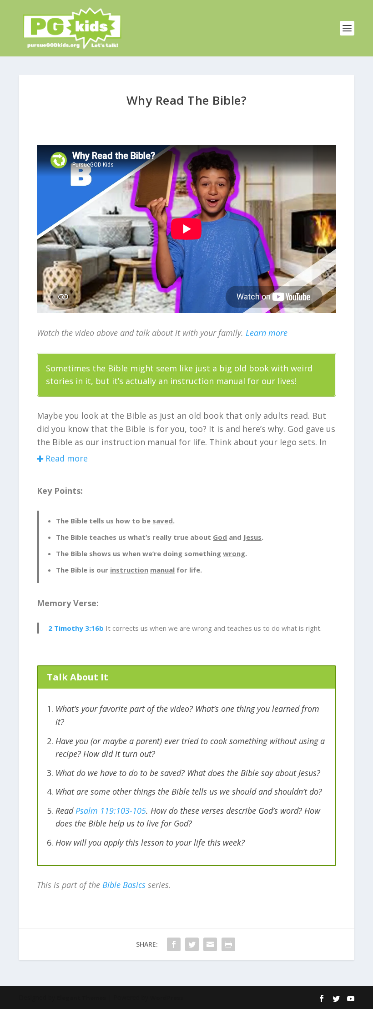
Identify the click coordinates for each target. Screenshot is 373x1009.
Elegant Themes (81, 998)
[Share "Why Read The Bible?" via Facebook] (174, 944)
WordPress (166, 998)
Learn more (266, 332)
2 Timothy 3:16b (76, 628)
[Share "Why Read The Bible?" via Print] (228, 944)
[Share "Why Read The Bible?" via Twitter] (192, 944)
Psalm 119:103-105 (111, 810)
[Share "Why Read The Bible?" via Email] (210, 944)
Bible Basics (124, 884)
